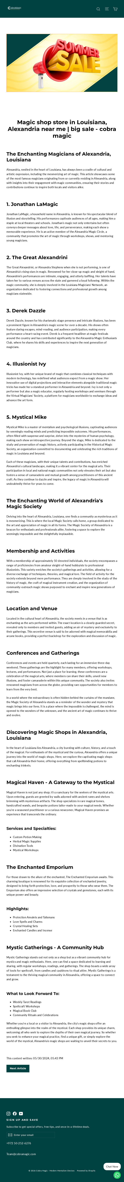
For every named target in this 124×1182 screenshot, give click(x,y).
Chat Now (112, 1166)
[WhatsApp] (117, 1175)
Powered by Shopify (86, 1170)
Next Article (18, 1068)
